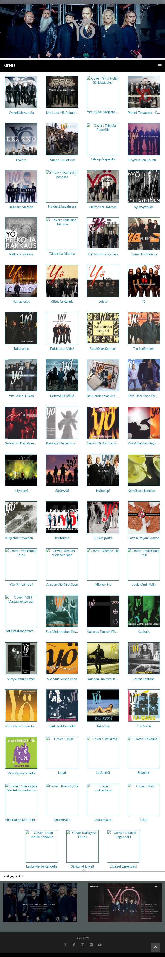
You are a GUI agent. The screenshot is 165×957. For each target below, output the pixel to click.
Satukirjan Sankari (103, 348)
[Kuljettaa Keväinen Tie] (21, 517)
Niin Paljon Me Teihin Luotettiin (28, 820)
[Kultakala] (62, 517)
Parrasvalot (21, 301)
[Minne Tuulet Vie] (62, 139)
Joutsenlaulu (103, 820)
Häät (144, 820)
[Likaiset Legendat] (82, 31)
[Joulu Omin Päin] (144, 564)
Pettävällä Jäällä (62, 396)
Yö (144, 301)
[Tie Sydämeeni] (144, 328)
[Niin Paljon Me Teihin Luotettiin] (21, 800)
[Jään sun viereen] (21, 186)
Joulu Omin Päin (144, 584)
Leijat (62, 772)
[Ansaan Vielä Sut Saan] (62, 564)
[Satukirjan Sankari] (103, 328)
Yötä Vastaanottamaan (22, 631)
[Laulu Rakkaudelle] (62, 705)
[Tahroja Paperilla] (103, 139)
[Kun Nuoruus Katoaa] (103, 233)
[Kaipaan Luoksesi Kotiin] (103, 658)
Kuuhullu (144, 631)
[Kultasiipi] (103, 470)
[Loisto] (103, 281)
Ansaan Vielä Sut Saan (62, 584)
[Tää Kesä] (103, 705)
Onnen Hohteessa (144, 254)
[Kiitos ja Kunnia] (62, 281)
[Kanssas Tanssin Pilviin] (103, 611)
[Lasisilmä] (103, 753)
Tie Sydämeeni (143, 348)
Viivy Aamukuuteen (21, 679)
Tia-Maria (143, 726)
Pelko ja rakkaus (21, 254)
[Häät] (144, 800)
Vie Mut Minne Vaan (62, 679)
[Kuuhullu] (144, 611)
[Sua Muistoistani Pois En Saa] (62, 611)
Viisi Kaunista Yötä (21, 773)
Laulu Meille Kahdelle (41, 866)
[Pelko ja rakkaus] (21, 233)
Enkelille (144, 772)
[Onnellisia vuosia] (21, 92)
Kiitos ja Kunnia (62, 301)
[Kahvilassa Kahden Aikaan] (144, 470)
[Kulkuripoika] (103, 517)
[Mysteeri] (21, 470)
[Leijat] (62, 753)
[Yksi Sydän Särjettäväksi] (103, 92)
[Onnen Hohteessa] (144, 233)
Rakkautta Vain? (62, 348)
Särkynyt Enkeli (82, 866)
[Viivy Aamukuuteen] (21, 658)
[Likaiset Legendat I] (123, 846)
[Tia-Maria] (144, 705)
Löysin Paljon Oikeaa (143, 538)
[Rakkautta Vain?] (62, 328)
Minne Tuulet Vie (62, 160)
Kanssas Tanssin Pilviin (103, 631)
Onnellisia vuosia (21, 112)
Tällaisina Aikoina (62, 253)
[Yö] (144, 281)
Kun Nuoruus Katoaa (103, 254)
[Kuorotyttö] (62, 800)
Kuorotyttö (62, 820)
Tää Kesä (103, 726)
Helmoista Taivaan (103, 207)
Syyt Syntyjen (144, 207)
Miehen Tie (103, 584)
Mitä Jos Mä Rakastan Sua (65, 112)
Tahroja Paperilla (102, 159)
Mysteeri (21, 490)
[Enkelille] (144, 753)
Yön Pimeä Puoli (21, 584)
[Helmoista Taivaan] (103, 186)
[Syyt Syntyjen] (144, 186)
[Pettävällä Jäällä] (62, 375)
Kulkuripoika (103, 538)
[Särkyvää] (62, 470)
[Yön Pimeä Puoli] (21, 564)
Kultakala (62, 538)
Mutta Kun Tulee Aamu (22, 726)
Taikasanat (21, 348)
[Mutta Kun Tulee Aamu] (21, 705)
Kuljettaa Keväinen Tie (21, 538)
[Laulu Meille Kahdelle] (42, 846)
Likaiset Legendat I (123, 866)
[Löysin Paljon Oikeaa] (144, 517)
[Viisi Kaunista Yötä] (21, 753)
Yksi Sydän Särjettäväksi (105, 112)
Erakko (21, 160)
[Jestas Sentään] (144, 658)
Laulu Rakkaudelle (62, 726)
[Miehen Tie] (103, 564)
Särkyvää (62, 490)
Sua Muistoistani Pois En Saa (67, 631)
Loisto (103, 301)
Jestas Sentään (143, 679)
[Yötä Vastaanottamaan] (21, 611)
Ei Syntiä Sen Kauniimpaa (146, 160)
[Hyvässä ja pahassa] (62, 186)
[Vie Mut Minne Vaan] (62, 658)
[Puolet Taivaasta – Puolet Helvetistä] (144, 92)
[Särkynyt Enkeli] (82, 846)
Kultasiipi (103, 490)
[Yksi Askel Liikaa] (21, 375)
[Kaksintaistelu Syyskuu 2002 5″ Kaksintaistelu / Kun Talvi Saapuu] (144, 423)
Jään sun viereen (21, 207)
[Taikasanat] (21, 328)
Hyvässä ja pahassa (62, 206)
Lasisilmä (103, 772)
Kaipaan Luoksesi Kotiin (104, 679)
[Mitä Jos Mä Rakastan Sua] (62, 92)
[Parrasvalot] (21, 281)
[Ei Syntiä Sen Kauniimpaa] (144, 139)
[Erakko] (21, 139)
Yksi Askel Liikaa (21, 396)
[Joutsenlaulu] (103, 800)
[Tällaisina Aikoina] (62, 233)
